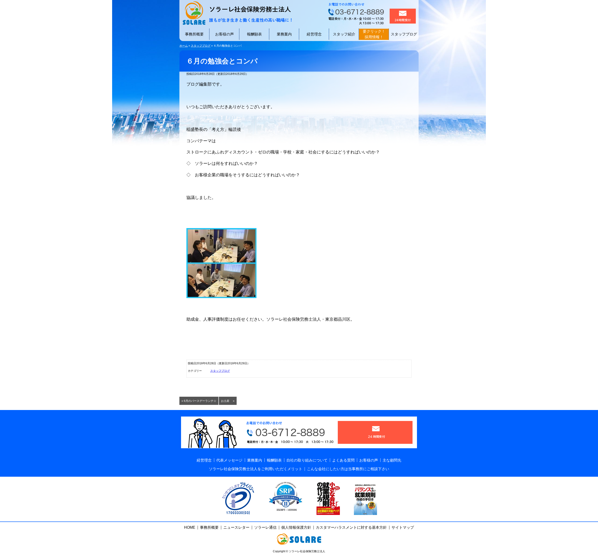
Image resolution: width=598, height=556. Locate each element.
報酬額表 (254, 34)
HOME (189, 527)
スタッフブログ (404, 34)
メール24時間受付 (403, 16)
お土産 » (228, 401)
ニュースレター (236, 527)
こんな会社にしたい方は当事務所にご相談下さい (348, 469)
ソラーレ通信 (265, 527)
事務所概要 (194, 34)
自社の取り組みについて (306, 460)
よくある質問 (343, 460)
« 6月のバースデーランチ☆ (199, 401)
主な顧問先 (392, 460)
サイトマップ (403, 527)
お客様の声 (224, 34)
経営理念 (314, 34)
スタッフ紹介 (344, 34)
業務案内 (284, 34)
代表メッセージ (229, 460)
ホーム (183, 45)
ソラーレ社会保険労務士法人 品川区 (235, 13)
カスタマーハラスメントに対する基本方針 (351, 527)
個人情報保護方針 (296, 527)
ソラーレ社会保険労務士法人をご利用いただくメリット (255, 469)
